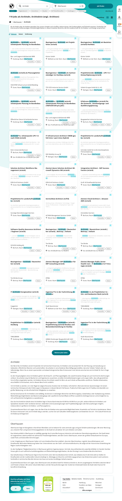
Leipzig (81, 488)
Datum (21, 34)
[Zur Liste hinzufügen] (40, 38)
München (98, 483)
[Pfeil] (15, 10)
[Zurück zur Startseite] (11, 7)
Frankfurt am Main (85, 485)
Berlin (65, 483)
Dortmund (99, 488)
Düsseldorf (66, 488)
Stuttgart (98, 485)
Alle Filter (109, 11)
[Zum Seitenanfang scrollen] (116, 489)
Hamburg (82, 483)
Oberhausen (17, 22)
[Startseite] (10, 22)
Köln (64, 485)
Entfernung (28, 34)
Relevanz (14, 34)
